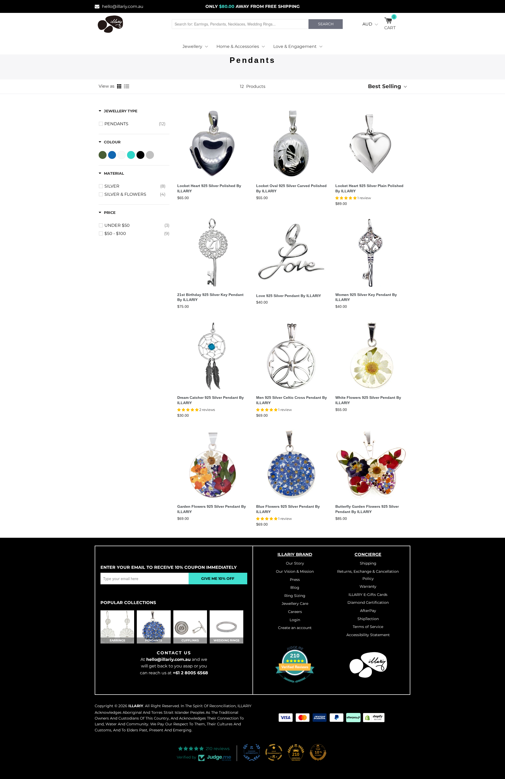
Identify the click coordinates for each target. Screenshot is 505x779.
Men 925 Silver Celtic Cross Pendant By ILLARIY (291, 400)
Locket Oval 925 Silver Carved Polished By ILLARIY (291, 188)
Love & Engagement (295, 46)
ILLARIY (135, 705)
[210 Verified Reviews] (295, 685)
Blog (294, 587)
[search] (240, 24)
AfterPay (368, 610)
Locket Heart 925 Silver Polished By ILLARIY (209, 188)
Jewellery (192, 46)
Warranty (368, 586)
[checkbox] (134, 124)
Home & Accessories (237, 46)
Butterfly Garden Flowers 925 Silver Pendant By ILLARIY (367, 509)
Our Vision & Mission (295, 571)
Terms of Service (368, 626)
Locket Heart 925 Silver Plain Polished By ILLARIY (369, 188)
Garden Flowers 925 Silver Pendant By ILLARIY (211, 509)
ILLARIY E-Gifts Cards (368, 594)
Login (295, 619)
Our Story (295, 563)
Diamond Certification (368, 602)
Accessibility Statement (368, 634)
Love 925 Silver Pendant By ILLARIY (288, 296)
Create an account (295, 627)
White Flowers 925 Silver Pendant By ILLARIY (368, 400)
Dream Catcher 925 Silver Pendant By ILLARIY (210, 400)
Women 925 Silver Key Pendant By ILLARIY (366, 297)
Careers (295, 611)
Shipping (368, 563)
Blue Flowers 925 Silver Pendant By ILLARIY (288, 509)
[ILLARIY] (110, 24)
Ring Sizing (294, 595)
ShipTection (368, 618)
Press (295, 579)
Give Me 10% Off (217, 578)
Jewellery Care (295, 603)
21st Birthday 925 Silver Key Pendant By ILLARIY (210, 297)
